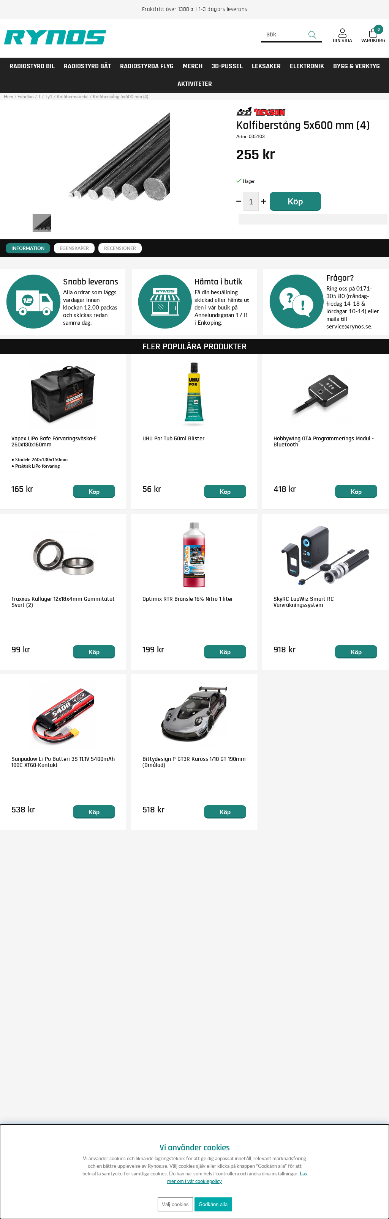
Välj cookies (175, 1204)
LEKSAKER (266, 66)
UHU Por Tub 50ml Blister (173, 438)
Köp (94, 491)
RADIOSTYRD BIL (32, 66)
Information (27, 248)
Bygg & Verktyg (356, 66)
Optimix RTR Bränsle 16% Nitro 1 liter (187, 599)
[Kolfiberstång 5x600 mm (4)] (42, 223)
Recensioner (120, 248)
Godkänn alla (213, 1204)
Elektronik (307, 66)
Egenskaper (74, 248)
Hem (8, 96)
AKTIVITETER (194, 84)
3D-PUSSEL (227, 66)
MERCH (192, 66)
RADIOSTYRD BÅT (87, 66)
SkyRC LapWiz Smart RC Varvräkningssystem (304, 602)
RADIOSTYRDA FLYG (147, 66)
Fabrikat (25, 96)
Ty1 (48, 96)
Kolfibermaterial (73, 96)
